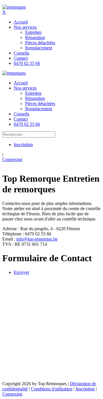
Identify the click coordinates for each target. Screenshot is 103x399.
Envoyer (21, 272)
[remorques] (14, 7)
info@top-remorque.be (37, 239)
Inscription (23, 144)
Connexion (12, 159)
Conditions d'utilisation (51, 388)
